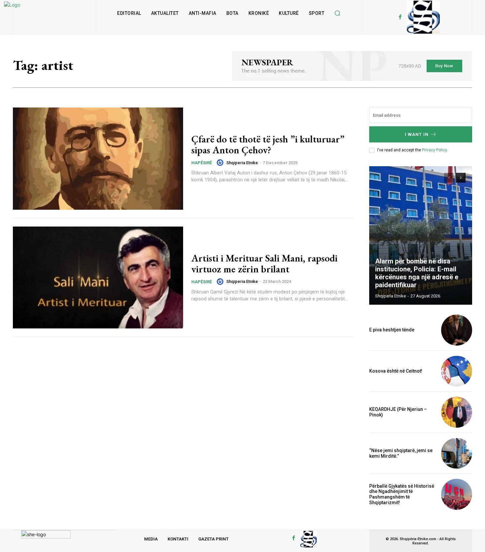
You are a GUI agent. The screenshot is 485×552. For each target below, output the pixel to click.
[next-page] (461, 178)
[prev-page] (449, 178)
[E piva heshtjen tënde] (456, 330)
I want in (417, 134)
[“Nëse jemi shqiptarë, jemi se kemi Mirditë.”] (456, 453)
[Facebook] (400, 17)
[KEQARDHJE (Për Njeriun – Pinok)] (456, 412)
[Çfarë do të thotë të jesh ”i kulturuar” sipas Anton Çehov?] (98, 158)
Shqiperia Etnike (242, 162)
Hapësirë (201, 162)
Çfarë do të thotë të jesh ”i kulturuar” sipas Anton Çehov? (267, 144)
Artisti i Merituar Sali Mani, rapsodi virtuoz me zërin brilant (264, 263)
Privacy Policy (434, 150)
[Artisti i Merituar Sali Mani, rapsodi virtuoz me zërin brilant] (98, 278)
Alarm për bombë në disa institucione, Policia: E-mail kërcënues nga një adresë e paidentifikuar (416, 273)
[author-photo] (221, 162)
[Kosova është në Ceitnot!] (456, 371)
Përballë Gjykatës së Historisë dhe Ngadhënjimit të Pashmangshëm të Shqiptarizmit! (401, 494)
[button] (337, 13)
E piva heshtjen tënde (391, 329)
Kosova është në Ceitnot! (395, 371)
